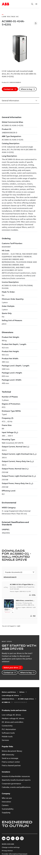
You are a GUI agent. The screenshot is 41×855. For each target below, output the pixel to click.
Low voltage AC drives (10, 695)
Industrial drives (8, 699)
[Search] (32, 4)
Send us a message (10, 758)
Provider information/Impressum (14, 854)
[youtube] (8, 838)
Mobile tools (7, 736)
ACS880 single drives (26, 699)
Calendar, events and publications (16, 787)
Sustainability (7, 809)
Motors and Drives (9, 692)
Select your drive (11, 667)
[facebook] (17, 838)
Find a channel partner (11, 765)
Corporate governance (11, 783)
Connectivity (7, 726)
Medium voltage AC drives (13, 718)
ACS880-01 (6, 702)
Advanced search (10, 577)
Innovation (6, 801)
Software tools (8, 733)
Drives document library (12, 751)
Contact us (8, 89)
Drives (21, 692)
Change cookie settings (11, 847)
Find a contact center (11, 762)
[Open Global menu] (36, 4)
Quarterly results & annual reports (16, 780)
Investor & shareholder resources (16, 776)
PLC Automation (9, 729)
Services (5, 740)
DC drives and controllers (12, 722)
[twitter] (13, 838)
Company (6, 793)
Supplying (6, 812)
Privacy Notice (7, 851)
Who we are (7, 798)
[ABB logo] (5, 4)
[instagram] (22, 838)
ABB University (8, 754)
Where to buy (26, 89)
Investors (6, 772)
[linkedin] (3, 838)
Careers (5, 805)
